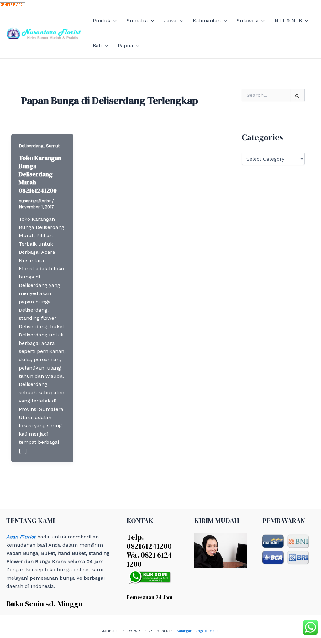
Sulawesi (247, 20)
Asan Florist (21, 537)
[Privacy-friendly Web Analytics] (12, 4)
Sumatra (137, 20)
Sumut (53, 145)
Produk (101, 20)
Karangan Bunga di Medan (199, 631)
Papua (125, 46)
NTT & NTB (288, 20)
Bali (97, 46)
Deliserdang (31, 145)
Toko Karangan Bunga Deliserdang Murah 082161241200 (40, 174)
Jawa (170, 20)
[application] (113, 20)
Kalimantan (207, 20)
